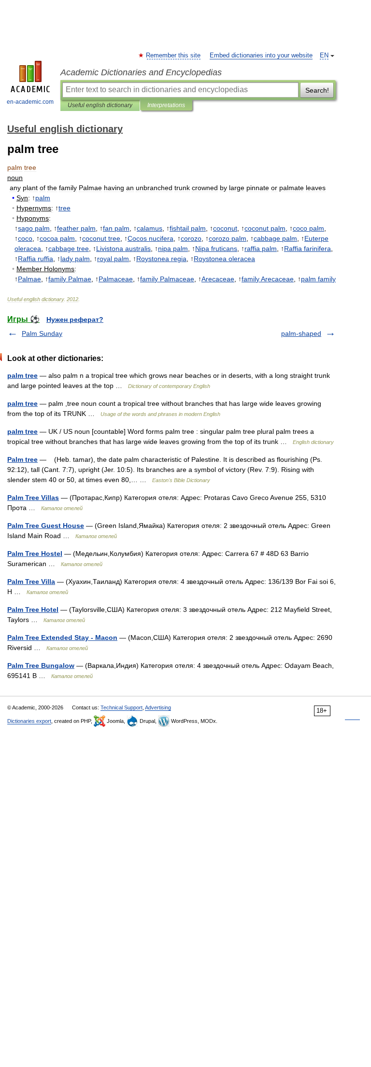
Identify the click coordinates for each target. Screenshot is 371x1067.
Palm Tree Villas (33, 497)
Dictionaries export (29, 721)
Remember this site (173, 55)
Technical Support (121, 707)
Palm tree (22, 459)
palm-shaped (301, 333)
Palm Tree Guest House (45, 525)
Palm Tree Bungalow (40, 665)
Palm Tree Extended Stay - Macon (62, 637)
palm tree (22, 375)
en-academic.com (30, 101)
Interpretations (166, 105)
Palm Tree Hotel (32, 609)
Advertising (158, 707)
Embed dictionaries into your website (261, 55)
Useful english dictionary (100, 105)
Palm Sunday (42, 333)
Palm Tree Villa (31, 581)
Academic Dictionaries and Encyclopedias (141, 72)
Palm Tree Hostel (34, 553)
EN (324, 55)
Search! (317, 90)
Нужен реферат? (74, 319)
